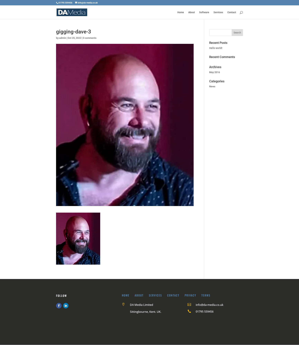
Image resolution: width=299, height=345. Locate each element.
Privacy (190, 295)
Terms (205, 295)
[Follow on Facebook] (59, 305)
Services (218, 12)
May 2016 (214, 72)
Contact (231, 12)
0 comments (89, 38)
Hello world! (215, 48)
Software (204, 12)
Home (180, 12)
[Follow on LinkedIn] (66, 305)
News (212, 86)
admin (62, 38)
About (191, 12)
